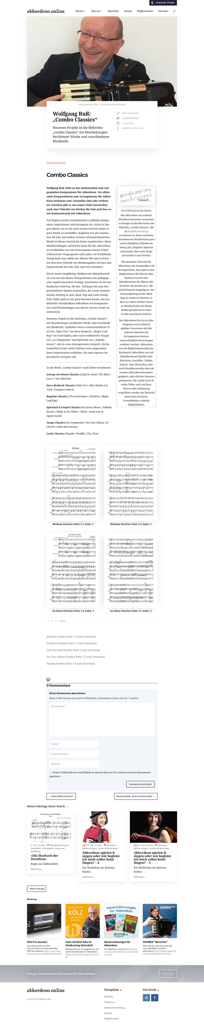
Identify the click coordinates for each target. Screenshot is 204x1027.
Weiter (62, 620)
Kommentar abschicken (140, 784)
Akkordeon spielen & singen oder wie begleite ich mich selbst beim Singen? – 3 (152, 857)
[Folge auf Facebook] (154, 997)
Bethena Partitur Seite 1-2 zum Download (71, 636)
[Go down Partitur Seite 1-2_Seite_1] (73, 607)
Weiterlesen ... (37, 869)
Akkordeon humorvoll (58, 845)
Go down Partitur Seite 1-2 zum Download (71, 643)
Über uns (95, 10)
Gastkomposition (88, 104)
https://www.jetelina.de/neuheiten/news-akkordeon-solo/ (121, 952)
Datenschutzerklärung (114, 1007)
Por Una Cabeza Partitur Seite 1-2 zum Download (75, 656)
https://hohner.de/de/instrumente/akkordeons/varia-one (159, 952)
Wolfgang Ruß (130, 113)
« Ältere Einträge (36, 888)
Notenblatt (35, 848)
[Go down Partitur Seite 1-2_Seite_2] (131, 607)
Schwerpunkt (48, 848)
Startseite (108, 996)
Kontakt (128, 10)
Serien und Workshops (113, 104)
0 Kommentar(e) (130, 118)
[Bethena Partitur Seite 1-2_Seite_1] (73, 520)
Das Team (163, 10)
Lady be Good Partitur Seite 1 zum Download (73, 650)
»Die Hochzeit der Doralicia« (44, 857)
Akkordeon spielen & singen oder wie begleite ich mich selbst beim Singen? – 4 (101, 857)
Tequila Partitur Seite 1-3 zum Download (70, 663)
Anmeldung (168, 973)
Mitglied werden (145, 10)
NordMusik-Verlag (138, 231)
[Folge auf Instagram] (146, 997)
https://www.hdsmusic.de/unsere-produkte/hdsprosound (44, 952)
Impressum (109, 1002)
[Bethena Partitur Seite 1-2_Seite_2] (131, 520)
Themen (79, 10)
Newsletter (113, 10)
